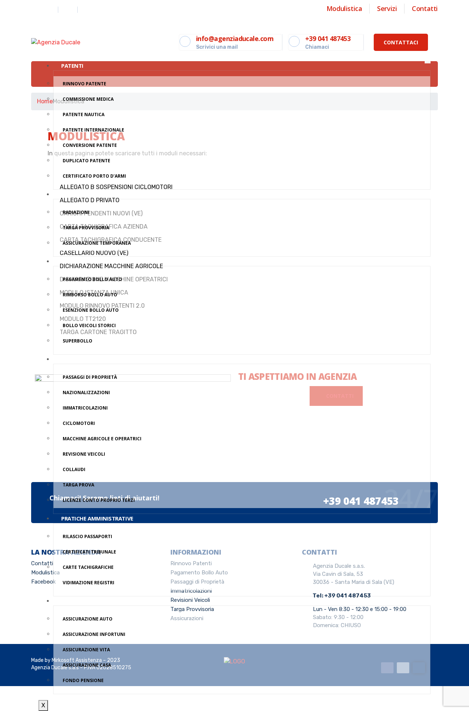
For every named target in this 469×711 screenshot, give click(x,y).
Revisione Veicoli (84, 454)
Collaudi (74, 469)
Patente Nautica (83, 114)
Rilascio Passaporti (87, 536)
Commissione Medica (88, 99)
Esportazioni (80, 194)
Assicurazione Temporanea (97, 243)
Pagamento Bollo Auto (92, 279)
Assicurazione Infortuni (94, 634)
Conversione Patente (90, 145)
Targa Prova (78, 485)
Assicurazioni (81, 600)
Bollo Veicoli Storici (89, 325)
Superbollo (77, 341)
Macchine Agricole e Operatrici (102, 439)
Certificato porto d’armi (94, 176)
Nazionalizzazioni (86, 392)
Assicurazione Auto (87, 619)
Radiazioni (76, 212)
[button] (401, 42)
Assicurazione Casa (87, 665)
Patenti (72, 65)
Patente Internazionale (93, 130)
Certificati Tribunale (89, 552)
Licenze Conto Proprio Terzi (99, 500)
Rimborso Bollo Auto (90, 295)
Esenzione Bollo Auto (91, 310)
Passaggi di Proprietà (90, 377)
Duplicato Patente (86, 161)
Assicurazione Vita (86, 650)
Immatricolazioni (85, 408)
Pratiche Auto (82, 359)
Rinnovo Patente (84, 84)
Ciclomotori (79, 423)
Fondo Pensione (83, 680)
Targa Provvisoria (86, 228)
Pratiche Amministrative (97, 518)
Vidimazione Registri (88, 582)
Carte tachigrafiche (88, 567)
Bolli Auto (77, 261)
